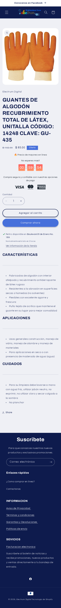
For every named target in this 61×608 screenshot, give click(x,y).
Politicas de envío (16, 529)
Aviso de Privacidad (18, 508)
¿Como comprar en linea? (20, 481)
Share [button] (9, 412)
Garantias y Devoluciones (21, 522)
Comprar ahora (31, 222)
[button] (6, 12)
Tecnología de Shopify (42, 599)
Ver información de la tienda (21, 246)
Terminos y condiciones (20, 515)
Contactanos (13, 489)
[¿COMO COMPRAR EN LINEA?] (37, 522)
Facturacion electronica (21, 546)
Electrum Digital (23, 599)
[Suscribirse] (51, 462)
